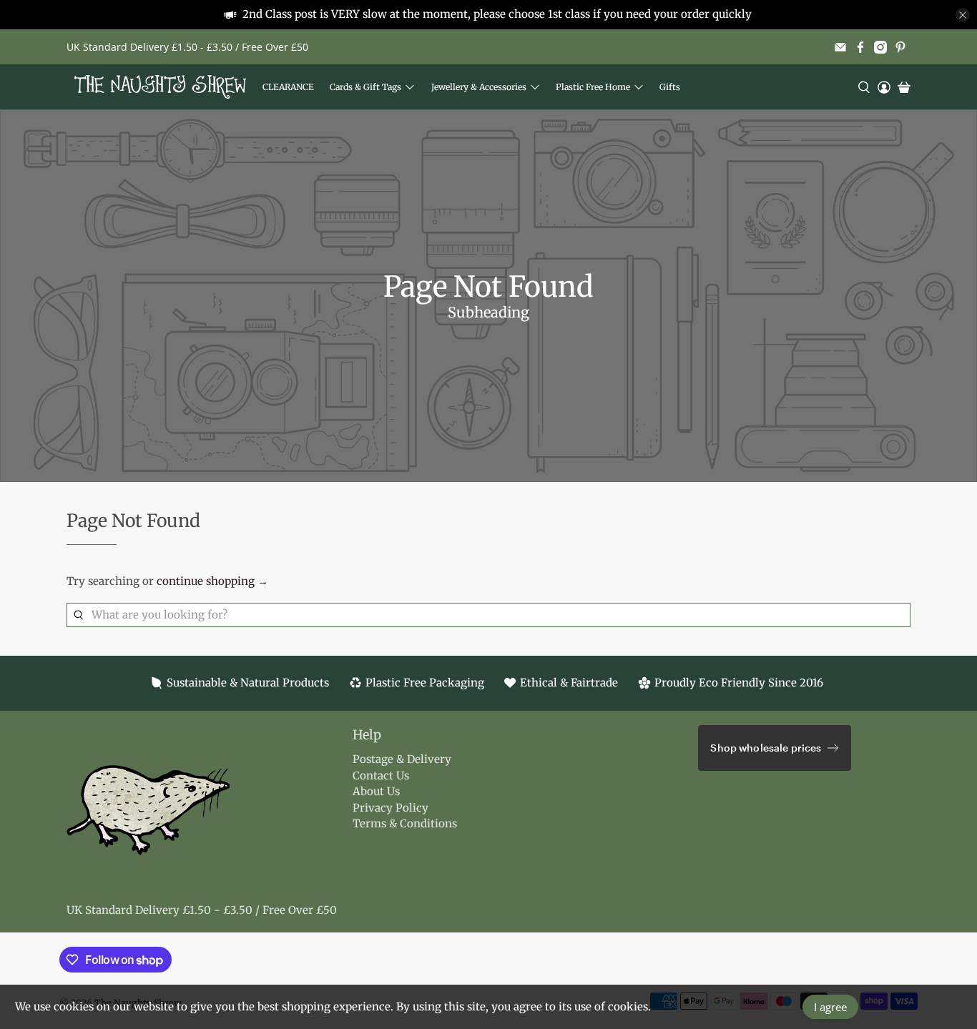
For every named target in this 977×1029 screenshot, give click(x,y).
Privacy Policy (390, 807)
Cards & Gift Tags (365, 87)
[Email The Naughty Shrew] (840, 47)
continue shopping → (212, 581)
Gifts (669, 87)
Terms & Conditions (405, 823)
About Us (376, 791)
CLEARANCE (288, 87)
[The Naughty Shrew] (160, 87)
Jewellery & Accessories (478, 87)
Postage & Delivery (402, 759)
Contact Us (381, 775)
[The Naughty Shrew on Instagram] (880, 47)
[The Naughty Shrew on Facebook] (860, 47)
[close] (963, 15)
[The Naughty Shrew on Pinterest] (900, 47)
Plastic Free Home (593, 87)
